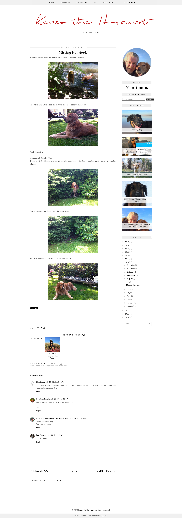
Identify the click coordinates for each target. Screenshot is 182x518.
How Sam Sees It (43, 399)
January (130, 306)
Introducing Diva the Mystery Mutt (136, 200)
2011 (127, 314)
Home (51, 2)
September (131, 275)
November (131, 268)
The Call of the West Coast (137, 174)
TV (95, 2)
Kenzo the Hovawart (91, 21)
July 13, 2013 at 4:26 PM (60, 399)
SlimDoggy (40, 382)
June (128, 289)
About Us (65, 2)
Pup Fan (39, 435)
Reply (38, 391)
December (131, 265)
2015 (127, 255)
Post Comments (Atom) (52, 480)
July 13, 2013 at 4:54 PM (77, 418)
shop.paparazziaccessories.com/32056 (51, 418)
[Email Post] (60, 363)
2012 (127, 310)
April (128, 296)
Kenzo (61, 366)
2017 (127, 249)
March (129, 299)
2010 (127, 317)
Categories (82, 2)
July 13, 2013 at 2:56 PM (55, 382)
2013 (127, 262)
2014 (127, 259)
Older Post (105, 470)
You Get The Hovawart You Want (54, 356)
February (130, 303)
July (128, 282)
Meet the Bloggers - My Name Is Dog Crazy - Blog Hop (137, 226)
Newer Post (41, 470)
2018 (127, 245)
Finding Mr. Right (38, 354)
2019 (127, 242)
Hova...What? (109, 2)
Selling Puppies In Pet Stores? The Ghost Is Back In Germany (137, 151)
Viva (66, 366)
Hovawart (45, 366)
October (130, 272)
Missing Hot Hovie (133, 285)
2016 (127, 252)
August (130, 279)
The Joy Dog (137, 130)
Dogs (38, 366)
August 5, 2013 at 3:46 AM (53, 435)
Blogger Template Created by (91, 516)
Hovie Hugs (53, 366)
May (128, 293)
